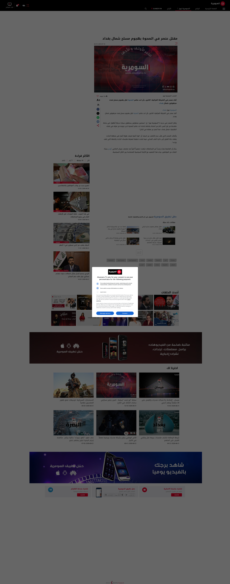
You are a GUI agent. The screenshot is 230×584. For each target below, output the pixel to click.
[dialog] (115, 292)
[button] (115, 292)
